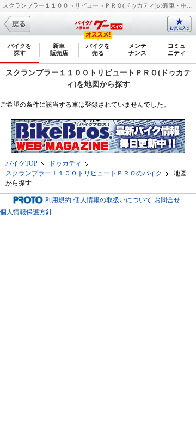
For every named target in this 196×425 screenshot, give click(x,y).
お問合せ (167, 200)
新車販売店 (59, 49)
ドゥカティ (65, 163)
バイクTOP (21, 163)
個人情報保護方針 (26, 212)
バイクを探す (20, 49)
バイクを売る (98, 49)
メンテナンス (137, 49)
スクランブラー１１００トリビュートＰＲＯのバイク (83, 173)
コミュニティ (177, 49)
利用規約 (58, 200)
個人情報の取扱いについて (113, 200)
